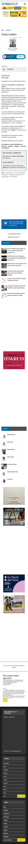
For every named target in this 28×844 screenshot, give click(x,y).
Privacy (4, 688)
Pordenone (6, 770)
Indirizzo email (6, 684)
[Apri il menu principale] (25, 4)
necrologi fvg (4, 174)
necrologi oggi (5, 176)
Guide (5, 793)
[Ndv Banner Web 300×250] (14, 591)
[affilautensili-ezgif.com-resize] (14, 8)
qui (9, 158)
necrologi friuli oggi (20, 173)
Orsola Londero (13, 176)
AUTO (5, 796)
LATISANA (5, 820)
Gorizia (5, 776)
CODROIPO (6, 810)
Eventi (5, 789)
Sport (5, 786)
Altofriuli (5, 773)
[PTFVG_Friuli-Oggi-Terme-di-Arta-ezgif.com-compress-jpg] (14, 524)
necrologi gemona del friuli (16, 174)
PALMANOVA (6, 836)
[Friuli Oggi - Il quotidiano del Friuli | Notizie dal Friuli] (11, 4)
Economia (5, 783)
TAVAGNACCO (6, 813)
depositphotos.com (16, 751)
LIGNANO (5, 830)
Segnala (14, 667)
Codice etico (11, 717)
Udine (5, 766)
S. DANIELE (6, 827)
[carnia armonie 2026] (14, 504)
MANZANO (5, 833)
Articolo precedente (15, 234)
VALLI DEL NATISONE (8, 840)
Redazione (10, 69)
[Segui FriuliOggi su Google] (14, 56)
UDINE (5, 807)
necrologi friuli (9, 173)
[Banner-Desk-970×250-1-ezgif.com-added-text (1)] (14, 16)
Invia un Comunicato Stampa (10, 665)
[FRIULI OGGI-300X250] (14, 368)
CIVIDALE (5, 823)
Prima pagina (6, 763)
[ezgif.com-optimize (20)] (14, 612)
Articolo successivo (13, 237)
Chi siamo (6, 717)
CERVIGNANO (6, 817)
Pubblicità (21, 665)
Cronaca (5, 779)
